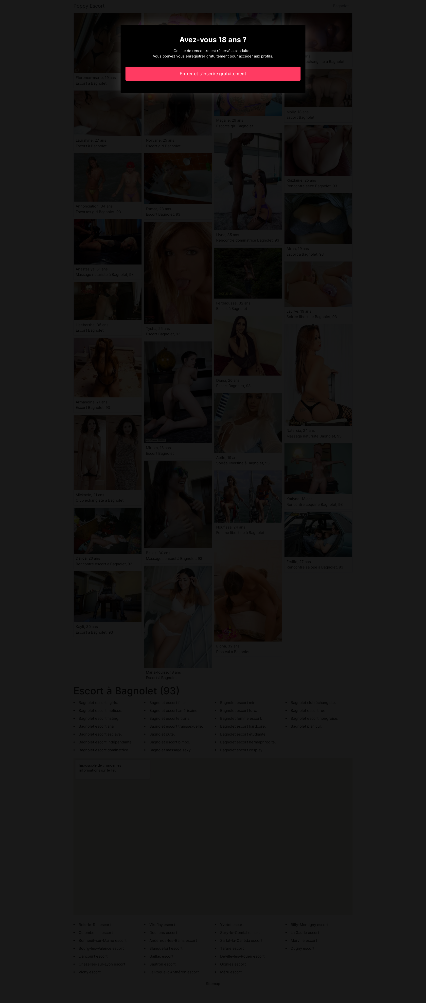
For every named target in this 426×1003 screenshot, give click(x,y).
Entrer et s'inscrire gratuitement (213, 73)
